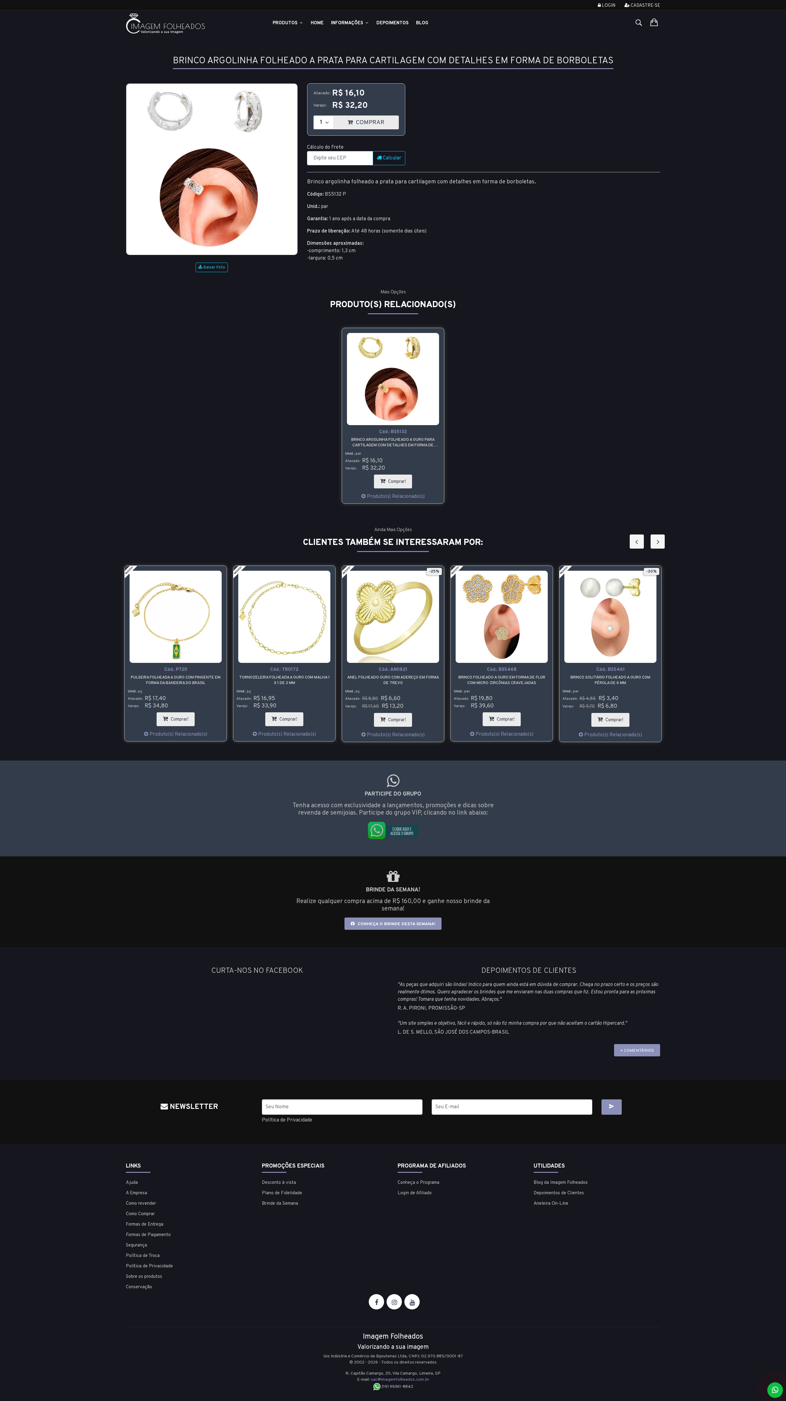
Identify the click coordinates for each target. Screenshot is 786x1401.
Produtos (286, 23)
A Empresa (136, 1193)
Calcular (391, 158)
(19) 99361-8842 (397, 1386)
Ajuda (132, 1183)
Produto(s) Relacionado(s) (395, 497)
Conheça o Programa (418, 1183)
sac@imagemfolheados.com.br (400, 1379)
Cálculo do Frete (325, 147)
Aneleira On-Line (551, 1204)
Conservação (139, 1287)
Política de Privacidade (287, 1120)
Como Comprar (140, 1214)
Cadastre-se (645, 6)
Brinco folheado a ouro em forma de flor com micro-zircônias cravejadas (393, 680)
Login (608, 6)
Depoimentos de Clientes (559, 1193)
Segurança (136, 1245)
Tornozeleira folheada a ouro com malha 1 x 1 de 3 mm (175, 680)
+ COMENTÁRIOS (637, 1050)
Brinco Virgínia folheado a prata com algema (610, 680)
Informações (347, 23)
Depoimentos (392, 23)
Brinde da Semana (280, 1204)
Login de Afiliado (415, 1193)
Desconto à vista (279, 1183)
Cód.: (393, 432)
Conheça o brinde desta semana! (395, 924)
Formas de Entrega (144, 1224)
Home (317, 23)
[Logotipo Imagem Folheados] (189, 23)
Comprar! (399, 480)
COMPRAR (376, 120)
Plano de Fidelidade (282, 1193)
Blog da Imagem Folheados (561, 1183)
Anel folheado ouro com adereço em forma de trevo (284, 680)
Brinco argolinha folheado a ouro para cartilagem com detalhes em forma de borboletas (393, 442)
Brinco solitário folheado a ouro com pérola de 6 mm (502, 680)
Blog (422, 23)
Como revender (141, 1204)
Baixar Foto (213, 267)
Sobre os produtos (144, 1277)
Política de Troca (143, 1256)
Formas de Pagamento (148, 1235)
